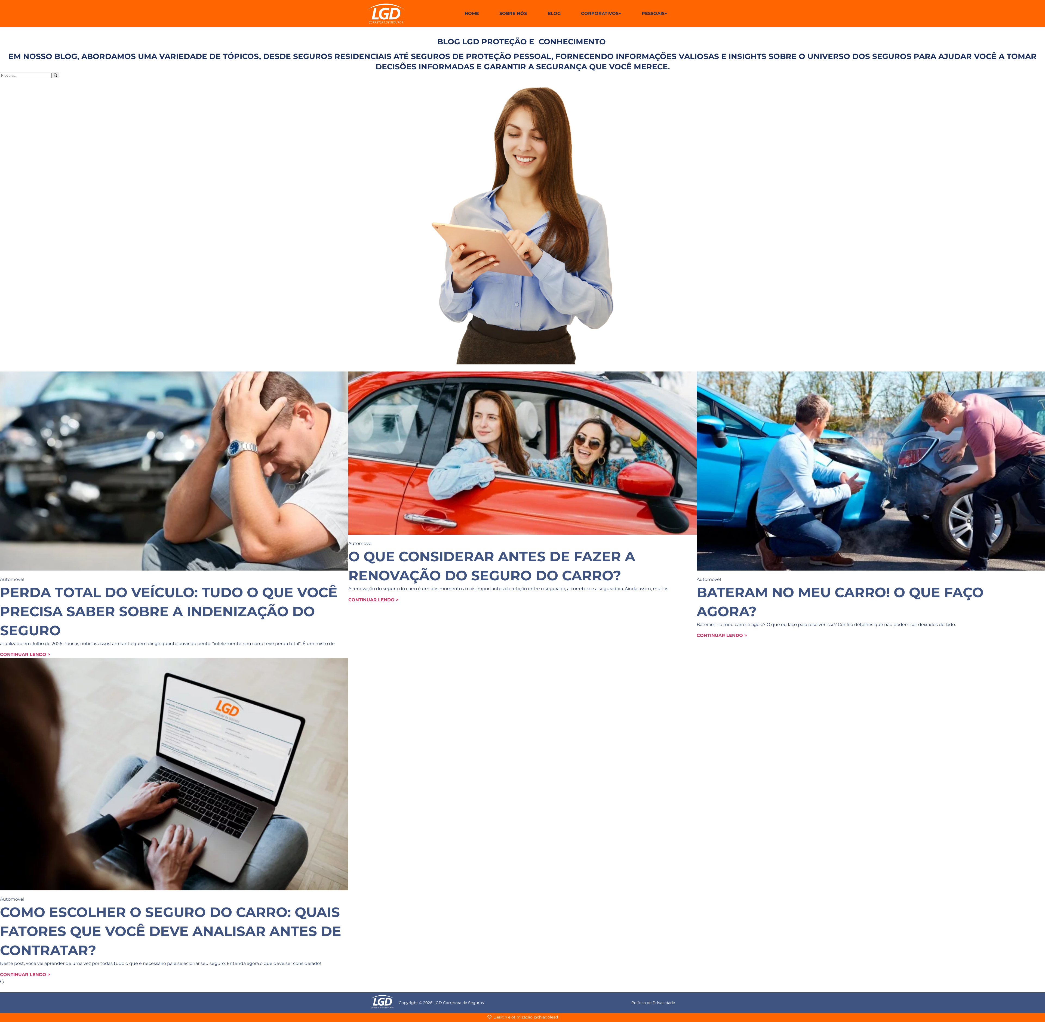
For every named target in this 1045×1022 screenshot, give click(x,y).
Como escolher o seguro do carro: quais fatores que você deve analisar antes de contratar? (170, 931)
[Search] (55, 75)
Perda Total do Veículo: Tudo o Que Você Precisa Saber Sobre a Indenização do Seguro (168, 611)
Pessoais (653, 13)
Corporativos (600, 13)
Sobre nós (513, 13)
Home (472, 13)
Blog (554, 13)
